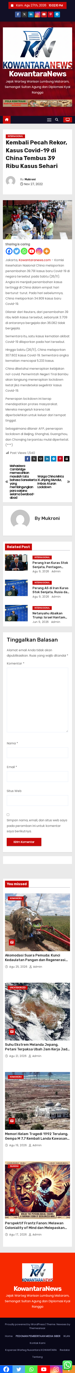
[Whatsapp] (24, 251)
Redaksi (65, 1350)
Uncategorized (18, 987)
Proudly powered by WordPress (25, 1324)
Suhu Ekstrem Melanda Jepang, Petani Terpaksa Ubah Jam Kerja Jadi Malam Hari (36, 1049)
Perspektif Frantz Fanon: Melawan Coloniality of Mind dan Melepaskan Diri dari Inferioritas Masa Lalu (35, 1228)
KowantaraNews (37, 73)
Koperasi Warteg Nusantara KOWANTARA (31, 1350)
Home (9, 1336)
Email (12, 767)
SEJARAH (14, 1166)
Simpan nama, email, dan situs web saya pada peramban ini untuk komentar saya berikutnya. (37, 825)
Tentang (37, 1357)
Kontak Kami (37, 1343)
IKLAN (66, 1336)
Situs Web (14, 791)
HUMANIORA (16, 898)
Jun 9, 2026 (40, 622)
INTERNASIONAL (15, 136)
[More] (46, 251)
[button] (57, 120)
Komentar (15, 663)
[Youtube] (31, 251)
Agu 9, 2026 (40, 571)
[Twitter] (16, 251)
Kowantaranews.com (35, 260)
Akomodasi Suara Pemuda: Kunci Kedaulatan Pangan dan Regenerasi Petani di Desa (35, 960)
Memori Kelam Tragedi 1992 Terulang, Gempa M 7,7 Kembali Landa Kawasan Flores (36, 1138)
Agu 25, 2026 (18, 967)
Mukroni (30, 179)
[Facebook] (9, 251)
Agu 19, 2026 (18, 1145)
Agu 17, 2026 (18, 1234)
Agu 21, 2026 (18, 1056)
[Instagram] (39, 251)
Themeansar (37, 1328)
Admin (56, 571)
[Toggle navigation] (49, 119)
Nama (12, 743)
